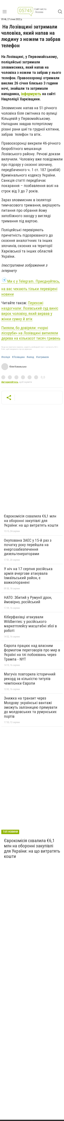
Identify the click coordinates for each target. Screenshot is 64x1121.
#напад (30, 357)
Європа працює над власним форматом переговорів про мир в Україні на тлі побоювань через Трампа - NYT (32, 652)
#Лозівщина (18, 357)
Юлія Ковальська (18, 366)
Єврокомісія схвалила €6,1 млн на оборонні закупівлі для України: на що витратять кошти (31, 520)
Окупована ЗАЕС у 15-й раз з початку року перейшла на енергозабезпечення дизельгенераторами (27, 547)
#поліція (5, 357)
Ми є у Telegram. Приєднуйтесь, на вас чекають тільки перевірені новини (30, 288)
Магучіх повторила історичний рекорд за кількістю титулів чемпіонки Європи (29, 678)
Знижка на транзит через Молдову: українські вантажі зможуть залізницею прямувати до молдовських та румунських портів (30, 707)
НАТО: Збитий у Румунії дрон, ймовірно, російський (28, 599)
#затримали (42, 357)
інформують (31, 94)
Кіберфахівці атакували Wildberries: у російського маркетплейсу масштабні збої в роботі (30, 624)
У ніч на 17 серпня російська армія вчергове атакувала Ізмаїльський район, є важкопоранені (28, 576)
